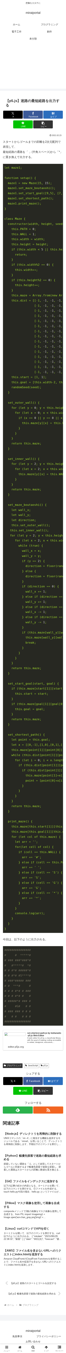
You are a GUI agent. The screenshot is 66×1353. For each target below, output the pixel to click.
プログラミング (14, 1065)
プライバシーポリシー (48, 1336)
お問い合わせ (33, 1341)
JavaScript (33, 1065)
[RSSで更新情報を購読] (48, 1110)
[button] (43, 124)
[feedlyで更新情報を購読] (18, 1110)
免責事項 (17, 1336)
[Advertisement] (33, 67)
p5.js (45, 1065)
